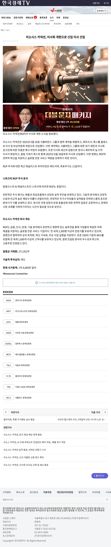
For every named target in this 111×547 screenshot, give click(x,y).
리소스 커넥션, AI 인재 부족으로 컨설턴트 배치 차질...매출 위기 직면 (34, 442)
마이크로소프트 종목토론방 (21, 311)
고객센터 (7, 492)
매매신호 (30, 17)
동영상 (66, 17)
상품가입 (96, 3)
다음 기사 (95, 412)
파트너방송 (6, 17)
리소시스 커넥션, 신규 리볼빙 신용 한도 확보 (24, 457)
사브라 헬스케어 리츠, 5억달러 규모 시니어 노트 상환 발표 (82, 419)
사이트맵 (96, 492)
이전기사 (15, 412)
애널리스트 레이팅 (42, 23)
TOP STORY (7, 23)
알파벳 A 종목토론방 (18, 343)
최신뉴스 (20, 23)
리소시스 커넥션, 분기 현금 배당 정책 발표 (23, 434)
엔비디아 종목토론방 (19, 300)
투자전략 (57, 23)
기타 (77, 23)
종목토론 (43, 17)
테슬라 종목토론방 (18, 365)
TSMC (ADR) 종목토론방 (21, 386)
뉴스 (52, 17)
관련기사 (8, 427)
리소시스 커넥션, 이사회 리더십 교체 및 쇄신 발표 (26, 464)
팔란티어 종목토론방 (19, 376)
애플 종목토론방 (17, 322)
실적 (29, 23)
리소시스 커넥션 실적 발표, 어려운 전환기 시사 (25, 449)
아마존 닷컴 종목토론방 (20, 332)
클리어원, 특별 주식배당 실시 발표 (19, 419)
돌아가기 (100, 475)
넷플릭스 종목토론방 (19, 397)
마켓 (58, 17)
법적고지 (83, 492)
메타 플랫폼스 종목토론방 (20, 354)
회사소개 (20, 492)
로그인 (106, 3)
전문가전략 (18, 17)
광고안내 (34, 492)
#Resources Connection (15, 273)
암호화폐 (68, 23)
